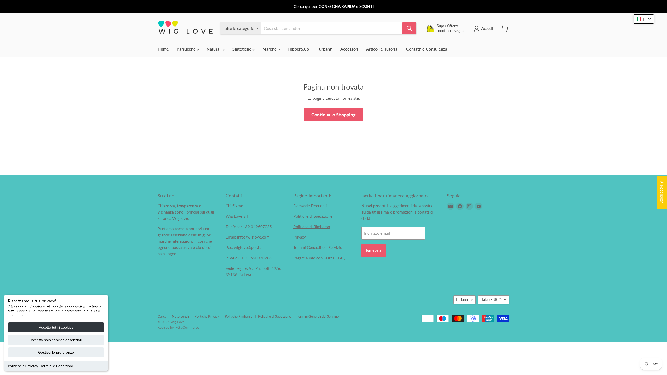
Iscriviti (373, 250)
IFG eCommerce (187, 327)
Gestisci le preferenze (56, 352)
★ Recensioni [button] (662, 192)
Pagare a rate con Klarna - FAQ (319, 257)
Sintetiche (242, 48)
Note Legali (180, 316)
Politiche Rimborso (238, 316)
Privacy (299, 237)
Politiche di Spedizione (312, 216)
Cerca (162, 316)
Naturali (215, 48)
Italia (491, 299)
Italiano (462, 299)
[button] (644, 19)
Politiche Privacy (207, 316)
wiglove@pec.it (247, 247)
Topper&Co (298, 48)
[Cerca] (409, 28)
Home (163, 48)
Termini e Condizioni (57, 366)
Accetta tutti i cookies (56, 327)
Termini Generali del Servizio (317, 247)
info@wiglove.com (253, 237)
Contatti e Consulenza (426, 48)
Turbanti (324, 48)
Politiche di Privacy (23, 366)
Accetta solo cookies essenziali (56, 340)
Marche (270, 48)
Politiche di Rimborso (311, 226)
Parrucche (187, 48)
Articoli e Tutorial (382, 48)
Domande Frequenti (310, 205)
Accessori (349, 48)
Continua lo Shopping (333, 114)
